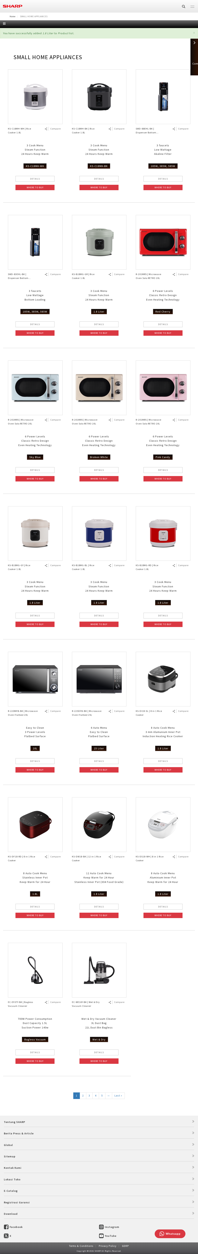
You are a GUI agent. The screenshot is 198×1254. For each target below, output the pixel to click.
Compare (55, 128)
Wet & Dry (99, 1039)
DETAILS (35, 178)
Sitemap (9, 1156)
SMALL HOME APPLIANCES (48, 57)
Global (8, 1145)
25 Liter (99, 748)
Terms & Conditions (81, 1246)
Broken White (99, 457)
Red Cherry (162, 311)
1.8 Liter (99, 311)
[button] (194, 33)
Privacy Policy (107, 1246)
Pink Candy (163, 457)
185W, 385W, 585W (163, 166)
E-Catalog (11, 1191)
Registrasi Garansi (17, 1202)
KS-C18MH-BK (99, 166)
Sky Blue (35, 457)
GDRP (125, 1246)
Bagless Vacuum (35, 1039)
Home (12, 16)
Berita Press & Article (19, 1133)
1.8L (35, 894)
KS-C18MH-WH (35, 166)
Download (11, 1214)
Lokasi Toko (12, 1179)
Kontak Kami (12, 1168)
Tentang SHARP (14, 1122)
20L (35, 748)
